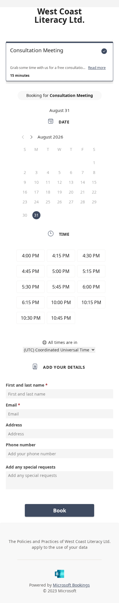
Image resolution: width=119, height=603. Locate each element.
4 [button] (48, 172)
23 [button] (25, 202)
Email (11, 405)
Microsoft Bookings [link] (71, 585)
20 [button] (71, 192)
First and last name (25, 385)
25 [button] (48, 202)
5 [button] (59, 172)
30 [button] (25, 215)
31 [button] (36, 215)
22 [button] (94, 192)
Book (59, 510)
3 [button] (36, 172)
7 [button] (82, 172)
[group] (59, 287)
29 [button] (94, 202)
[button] (23, 137)
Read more (97, 68)
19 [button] (59, 192)
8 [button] (94, 172)
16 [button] (25, 192)
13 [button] (71, 182)
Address (14, 425)
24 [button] (36, 202)
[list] (59, 63)
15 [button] (94, 182)
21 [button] (82, 192)
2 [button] (25, 172)
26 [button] (59, 202)
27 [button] (71, 202)
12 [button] (59, 182)
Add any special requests (30, 467)
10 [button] (36, 182)
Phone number (21, 444)
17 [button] (36, 192)
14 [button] (82, 182)
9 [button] (25, 182)
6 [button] (71, 172)
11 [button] (48, 182)
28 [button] (82, 202)
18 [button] (48, 192)
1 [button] (94, 162)
